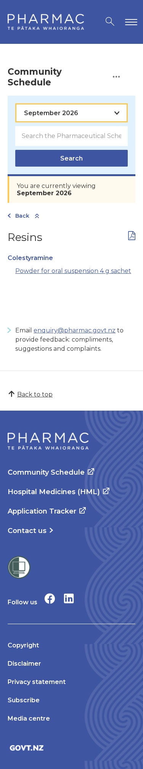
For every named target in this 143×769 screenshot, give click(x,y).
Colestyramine (30, 258)
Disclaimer (24, 663)
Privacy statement (37, 682)
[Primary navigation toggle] (129, 22)
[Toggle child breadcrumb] (37, 216)
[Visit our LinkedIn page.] (69, 598)
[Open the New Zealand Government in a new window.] (71, 747)
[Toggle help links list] (116, 77)
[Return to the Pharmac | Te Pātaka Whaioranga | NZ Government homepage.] (46, 22)
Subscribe (24, 700)
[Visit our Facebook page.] (49, 598)
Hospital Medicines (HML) (54, 492)
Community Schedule (46, 472)
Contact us (27, 531)
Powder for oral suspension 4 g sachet (73, 271)
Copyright (23, 645)
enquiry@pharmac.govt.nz (75, 330)
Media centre (29, 718)
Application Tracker (42, 511)
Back (22, 215)
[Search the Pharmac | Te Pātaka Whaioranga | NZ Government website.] (110, 22)
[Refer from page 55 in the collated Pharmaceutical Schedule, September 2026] (131, 237)
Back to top (35, 394)
